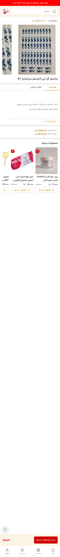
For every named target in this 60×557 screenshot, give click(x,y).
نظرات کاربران (35, 87)
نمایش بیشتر (51, 121)
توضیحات (52, 87)
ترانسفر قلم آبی (40, 133)
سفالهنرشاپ (53, 20)
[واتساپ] (5, 529)
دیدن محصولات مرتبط (45, 539)
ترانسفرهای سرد (38, 20)
